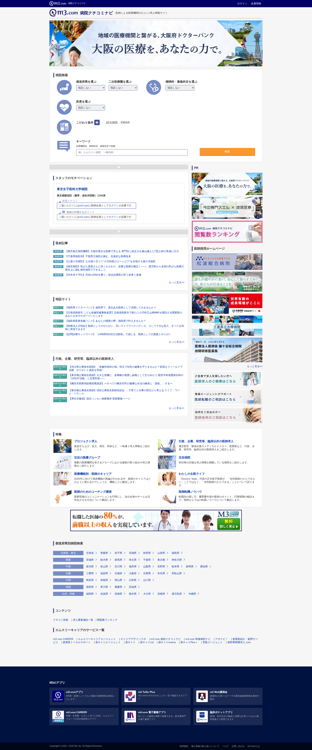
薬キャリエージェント (108, 642)
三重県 (90, 573)
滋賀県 (104, 573)
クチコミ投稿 (60, 619)
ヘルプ (225, 746)
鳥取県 (90, 580)
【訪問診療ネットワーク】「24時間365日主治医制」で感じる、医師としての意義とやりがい (118, 334)
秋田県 (147, 552)
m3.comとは (254, 746)
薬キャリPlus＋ (189, 642)
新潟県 (90, 566)
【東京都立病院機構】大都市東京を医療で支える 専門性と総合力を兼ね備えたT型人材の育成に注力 (122, 251)
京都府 (118, 573)
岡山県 (118, 580)
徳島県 (90, 586)
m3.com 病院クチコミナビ (166, 639)
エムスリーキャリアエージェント (97, 639)
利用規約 (184, 746)
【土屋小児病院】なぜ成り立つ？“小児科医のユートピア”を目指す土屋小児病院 (110, 261)
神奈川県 (177, 559)
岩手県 (118, 552)
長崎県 (118, 593)
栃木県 (104, 559)
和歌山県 (177, 573)
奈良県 (161, 573)
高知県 (132, 586)
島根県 (104, 580)
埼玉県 (132, 559)
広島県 (132, 580)
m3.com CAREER (63, 639)
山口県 (147, 580)
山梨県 (147, 566)
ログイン (242, 3)
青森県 (104, 552)
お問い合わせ (238, 746)
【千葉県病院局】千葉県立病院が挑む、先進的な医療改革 (98, 256)
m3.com (83, 205)
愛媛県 (118, 586)
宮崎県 (161, 593)
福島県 (175, 552)
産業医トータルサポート (77, 642)
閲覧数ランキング (107, 619)
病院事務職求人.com (239, 642)
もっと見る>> (176, 282)
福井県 (132, 566)
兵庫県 (147, 573)
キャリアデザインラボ (133, 639)
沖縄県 (192, 593)
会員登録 (256, 3)
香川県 (104, 586)
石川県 (118, 566)
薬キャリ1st (147, 642)
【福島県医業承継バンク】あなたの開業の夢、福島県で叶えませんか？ (105, 320)
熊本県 (132, 593)
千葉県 (147, 559)
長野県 (161, 566)
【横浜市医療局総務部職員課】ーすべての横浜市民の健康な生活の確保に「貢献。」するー (120, 383)
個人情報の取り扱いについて (205, 746)
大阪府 (132, 573)
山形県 (161, 552)
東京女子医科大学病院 (72, 189)
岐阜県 (175, 566)
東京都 (161, 559)
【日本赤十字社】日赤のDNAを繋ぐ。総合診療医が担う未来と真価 (103, 274)
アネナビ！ (221, 639)
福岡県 (90, 593)
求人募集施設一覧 (83, 619)
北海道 (90, 552)
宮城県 (132, 552)
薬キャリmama (167, 642)
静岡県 (190, 566)
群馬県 (118, 559)
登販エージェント (213, 642)
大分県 (147, 593)
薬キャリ (130, 642)
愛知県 (204, 566)
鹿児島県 (177, 593)
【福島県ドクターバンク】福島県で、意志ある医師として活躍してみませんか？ (110, 307)
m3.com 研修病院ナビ (198, 639)
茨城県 (90, 559)
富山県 (104, 566)
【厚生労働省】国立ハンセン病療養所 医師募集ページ (99, 398)
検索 (227, 151)
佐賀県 (104, 593)
